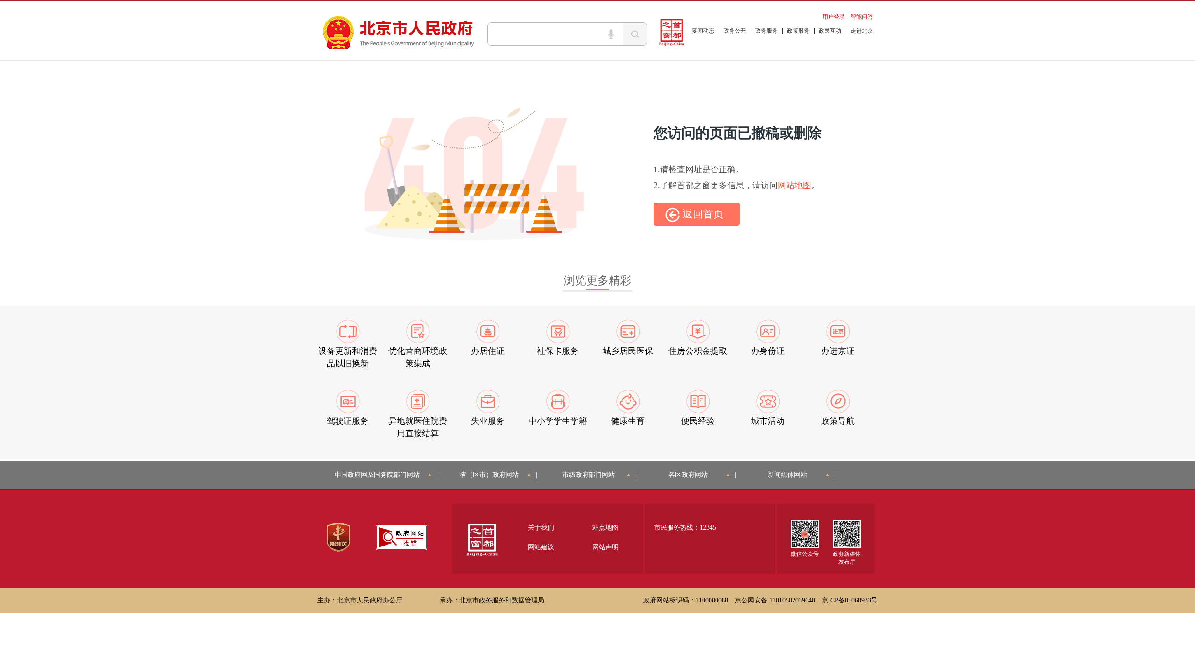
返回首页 (702, 214)
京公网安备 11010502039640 (775, 600)
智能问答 (862, 17)
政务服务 (766, 31)
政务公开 (735, 31)
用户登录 (833, 17)
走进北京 (862, 31)
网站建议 (541, 547)
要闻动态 (703, 31)
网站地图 (794, 185)
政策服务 (798, 31)
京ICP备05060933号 (850, 600)
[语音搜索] (611, 34)
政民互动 (830, 31)
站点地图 (605, 527)
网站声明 (605, 547)
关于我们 (541, 527)
